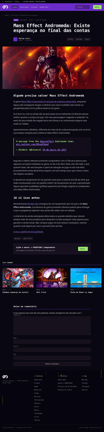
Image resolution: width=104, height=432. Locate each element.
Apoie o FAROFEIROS (65, 383)
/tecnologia (24, 7)
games (7, 15)
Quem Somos (62, 379)
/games (14, 7)
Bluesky (84, 379)
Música (36, 410)
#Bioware (17, 238)
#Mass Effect (27, 238)
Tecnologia (38, 413)
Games (16, 20)
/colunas (34, 7)
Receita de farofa (65, 390)
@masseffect (47, 141)
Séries (36, 406)
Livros (36, 417)
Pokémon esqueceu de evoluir (15, 292)
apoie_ (97, 7)
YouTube (84, 383)
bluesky (70, 39)
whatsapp (79, 39)
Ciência (37, 420)
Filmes (36, 393)
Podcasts (37, 403)
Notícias (37, 396)
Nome (15, 338)
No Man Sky (32, 203)
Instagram (85, 386)
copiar (87, 39)
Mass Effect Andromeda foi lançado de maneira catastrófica (48, 101)
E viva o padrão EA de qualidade (28, 231)
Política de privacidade (67, 386)
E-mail (16, 346)
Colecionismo (39, 400)
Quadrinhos (38, 379)
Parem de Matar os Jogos (81, 292)
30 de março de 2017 (54, 150)
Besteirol (37, 390)
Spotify (84, 390)
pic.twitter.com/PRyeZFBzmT (32, 144)
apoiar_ (83, 249)
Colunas (37, 383)
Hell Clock (41, 292)
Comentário (17, 315)
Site (14, 354)
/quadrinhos (44, 7)
